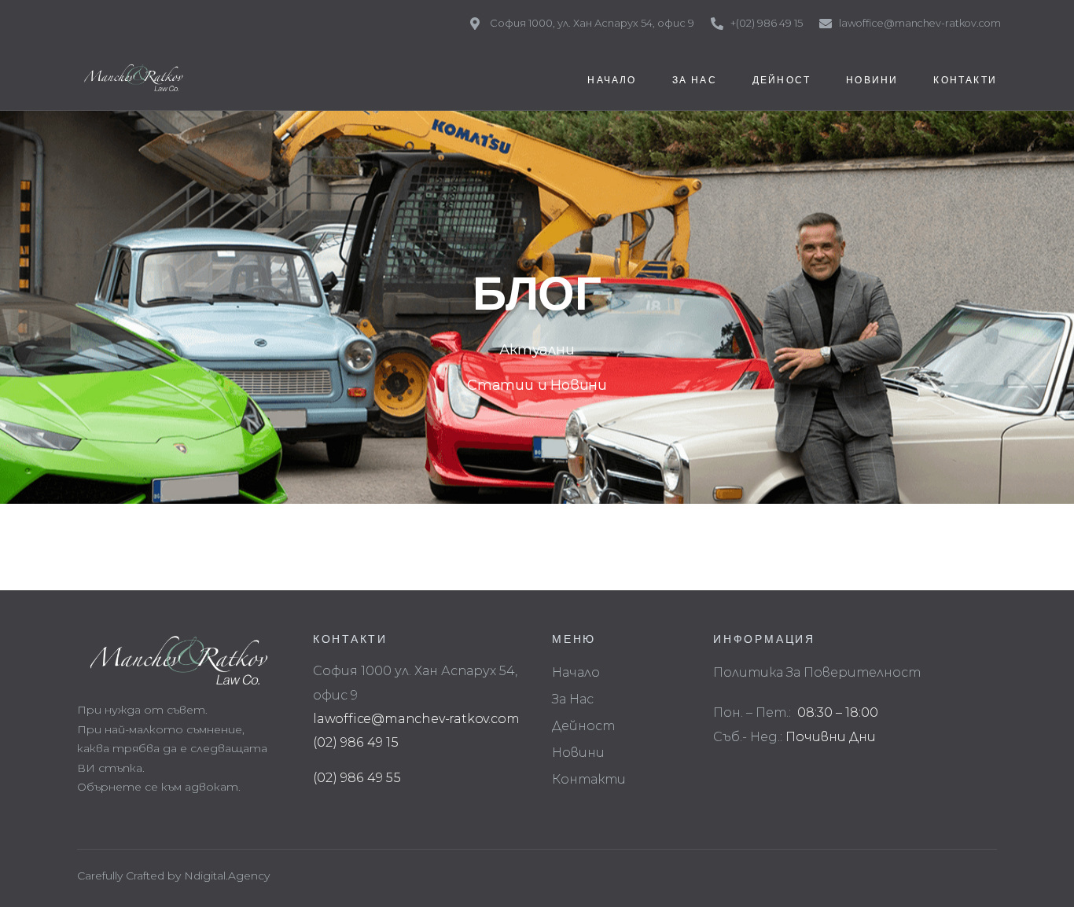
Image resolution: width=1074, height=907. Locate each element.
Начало (576, 672)
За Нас (573, 699)
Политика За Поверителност (817, 672)
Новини (578, 752)
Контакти (589, 779)
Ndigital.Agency (227, 875)
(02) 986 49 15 (356, 742)
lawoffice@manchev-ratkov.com (416, 718)
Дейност (583, 725)
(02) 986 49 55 (357, 777)
